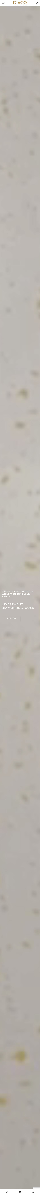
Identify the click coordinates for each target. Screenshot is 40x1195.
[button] (11, 618)
